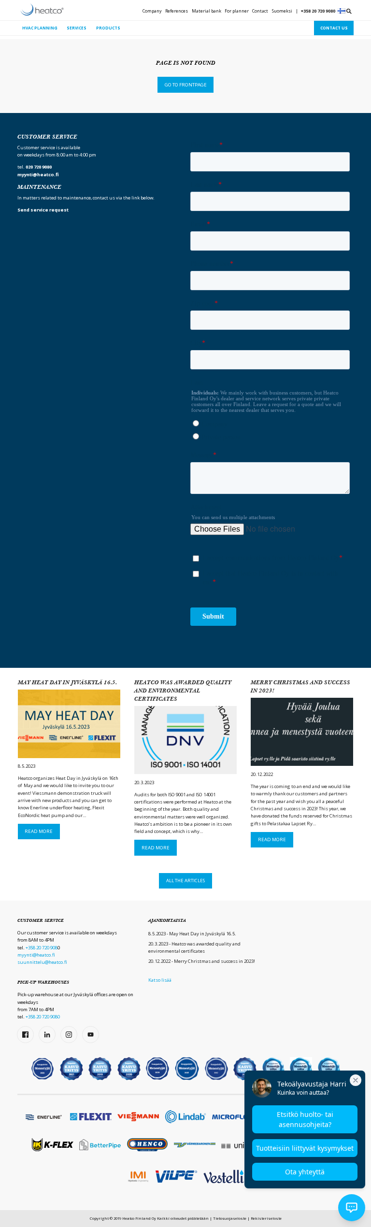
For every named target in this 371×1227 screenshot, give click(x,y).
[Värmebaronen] (194, 1144)
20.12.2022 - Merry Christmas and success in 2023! (201, 961)
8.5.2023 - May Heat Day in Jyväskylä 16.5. (192, 934)
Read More (39, 831)
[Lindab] (185, 1116)
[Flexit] (91, 1116)
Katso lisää (159, 980)
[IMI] (138, 1176)
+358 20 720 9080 (318, 11)
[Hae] (349, 11)
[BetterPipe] (100, 1144)
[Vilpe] (176, 1177)
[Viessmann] (138, 1116)
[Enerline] (43, 1116)
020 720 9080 (39, 167)
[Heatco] (42, 9)
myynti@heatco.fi (36, 955)
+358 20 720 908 (41, 948)
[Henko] (147, 1145)
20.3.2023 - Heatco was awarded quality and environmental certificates (194, 947)
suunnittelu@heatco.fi (42, 962)
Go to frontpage (186, 85)
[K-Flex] (52, 1144)
